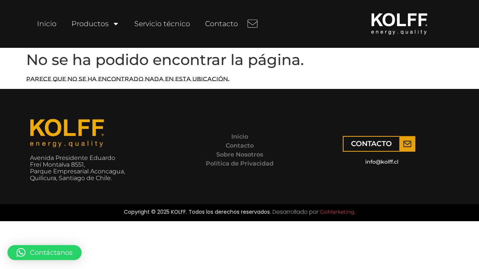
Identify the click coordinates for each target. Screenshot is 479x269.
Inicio (47, 23)
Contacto (221, 23)
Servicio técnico (162, 23)
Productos (90, 23)
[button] (44, 252)
